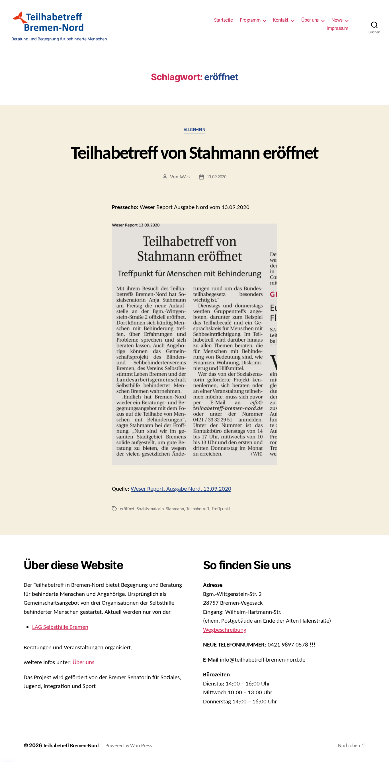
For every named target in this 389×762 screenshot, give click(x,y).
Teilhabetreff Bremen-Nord (71, 746)
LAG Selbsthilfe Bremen (60, 627)
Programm (250, 20)
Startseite (223, 20)
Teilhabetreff (197, 509)
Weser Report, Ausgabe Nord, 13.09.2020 (181, 489)
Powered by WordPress (128, 746)
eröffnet (127, 509)
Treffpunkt (221, 509)
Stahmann (175, 509)
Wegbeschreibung (224, 630)
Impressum (337, 28)
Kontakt (280, 20)
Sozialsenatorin (150, 509)
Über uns (310, 20)
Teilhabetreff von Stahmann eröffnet (194, 154)
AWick (185, 177)
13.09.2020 (216, 177)
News (337, 20)
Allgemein (195, 130)
